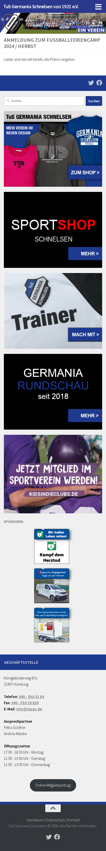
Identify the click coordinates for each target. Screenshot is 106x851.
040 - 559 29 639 (25, 702)
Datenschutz (55, 820)
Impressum (34, 820)
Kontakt (73, 820)
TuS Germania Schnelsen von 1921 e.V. (40, 6)
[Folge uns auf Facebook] (99, 83)
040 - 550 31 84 (31, 696)
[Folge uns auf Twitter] (91, 83)
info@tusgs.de (29, 709)
